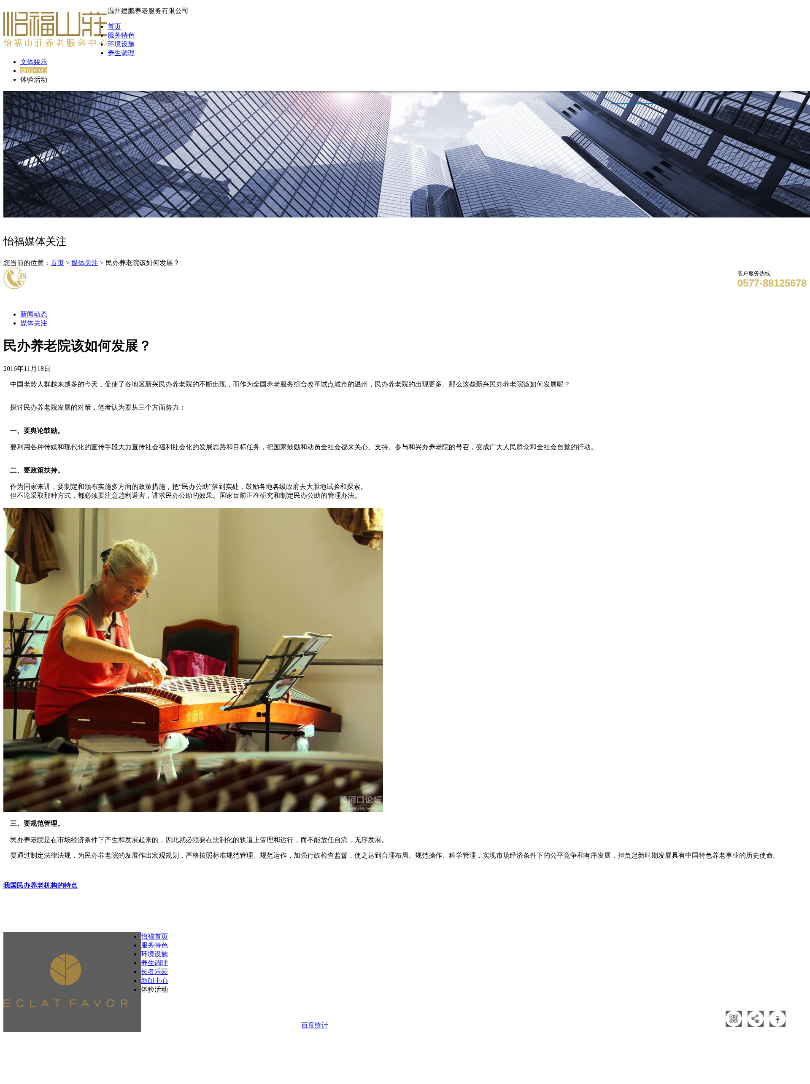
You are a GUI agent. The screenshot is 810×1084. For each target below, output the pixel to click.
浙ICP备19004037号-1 (592, 1010)
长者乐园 (154, 971)
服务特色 (121, 35)
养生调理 (121, 52)
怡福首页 (154, 936)
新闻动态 (33, 314)
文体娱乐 (33, 61)
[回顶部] (777, 1024)
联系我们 (234, 1014)
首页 (114, 26)
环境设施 (121, 44)
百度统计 (314, 1025)
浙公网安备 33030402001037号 (490, 1010)
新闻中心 (33, 70)
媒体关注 (84, 262)
